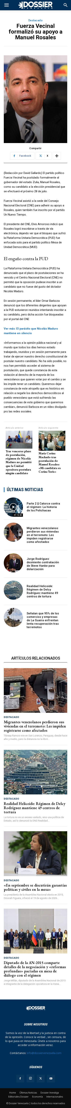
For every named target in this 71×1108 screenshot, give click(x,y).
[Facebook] (20, 1078)
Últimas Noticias (28, 1092)
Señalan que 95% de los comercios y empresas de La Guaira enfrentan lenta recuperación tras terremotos (43, 620)
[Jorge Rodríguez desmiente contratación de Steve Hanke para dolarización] (13, 563)
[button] (65, 5)
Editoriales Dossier (18, 1096)
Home (12, 1092)
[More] (57, 156)
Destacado (35, 20)
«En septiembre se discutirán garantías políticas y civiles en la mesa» (35, 887)
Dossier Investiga (50, 1092)
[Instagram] (30, 1078)
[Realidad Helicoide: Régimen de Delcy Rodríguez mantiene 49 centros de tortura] (13, 590)
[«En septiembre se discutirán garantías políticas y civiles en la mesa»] (35, 853)
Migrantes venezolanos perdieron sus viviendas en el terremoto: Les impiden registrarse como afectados (43, 535)
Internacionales (54, 1096)
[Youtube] (51, 1078)
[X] (40, 1078)
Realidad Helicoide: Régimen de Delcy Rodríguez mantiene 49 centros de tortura (42, 591)
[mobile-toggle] (6, 5)
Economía (37, 1096)
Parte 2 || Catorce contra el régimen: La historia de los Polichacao (43, 507)
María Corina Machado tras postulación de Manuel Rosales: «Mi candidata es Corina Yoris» (50, 462)
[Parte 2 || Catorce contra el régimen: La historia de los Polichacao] (13, 507)
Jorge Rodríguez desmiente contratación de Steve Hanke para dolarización (43, 564)
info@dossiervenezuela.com (44, 1053)
